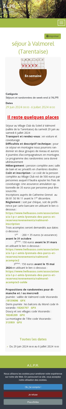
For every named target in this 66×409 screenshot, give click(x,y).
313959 (10, 322)
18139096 (12, 300)
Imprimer (54, 36)
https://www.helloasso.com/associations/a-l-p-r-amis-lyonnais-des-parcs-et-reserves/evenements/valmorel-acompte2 (32, 255)
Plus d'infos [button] (33, 401)
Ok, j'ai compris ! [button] (33, 386)
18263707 (23, 307)
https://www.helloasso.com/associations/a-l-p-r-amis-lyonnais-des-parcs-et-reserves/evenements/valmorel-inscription (32, 218)
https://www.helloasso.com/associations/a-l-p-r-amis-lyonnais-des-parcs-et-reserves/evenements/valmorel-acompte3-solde (32, 277)
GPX (22, 300)
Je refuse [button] (33, 394)
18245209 (11, 315)
